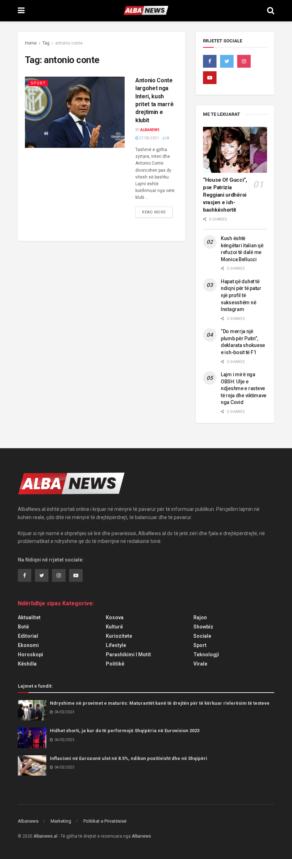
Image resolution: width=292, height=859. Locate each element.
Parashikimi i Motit (128, 654)
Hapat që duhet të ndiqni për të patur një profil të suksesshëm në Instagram (241, 295)
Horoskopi (30, 654)
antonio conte (69, 43)
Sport (38, 83)
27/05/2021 (149, 138)
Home (31, 43)
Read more (154, 212)
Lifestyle (116, 645)
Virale (200, 664)
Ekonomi (28, 645)
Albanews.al (45, 836)
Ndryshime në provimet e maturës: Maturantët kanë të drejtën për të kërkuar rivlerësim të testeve (160, 703)
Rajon (200, 617)
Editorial (28, 636)
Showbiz (203, 627)
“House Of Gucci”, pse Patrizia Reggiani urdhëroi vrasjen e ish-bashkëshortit (225, 195)
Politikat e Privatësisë (104, 821)
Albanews (150, 130)
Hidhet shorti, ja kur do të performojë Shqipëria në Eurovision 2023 (124, 730)
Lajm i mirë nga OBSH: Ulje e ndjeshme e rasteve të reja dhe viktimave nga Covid (243, 388)
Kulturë (114, 627)
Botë (23, 627)
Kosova (115, 617)
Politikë (115, 664)
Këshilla (27, 664)
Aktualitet (29, 617)
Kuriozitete (119, 636)
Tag (45, 43)
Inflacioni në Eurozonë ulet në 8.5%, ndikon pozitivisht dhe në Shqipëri (128, 758)
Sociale (202, 636)
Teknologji (206, 654)
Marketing (61, 821)
